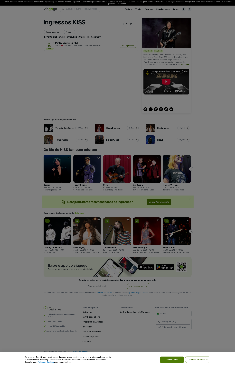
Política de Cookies (46, 362)
